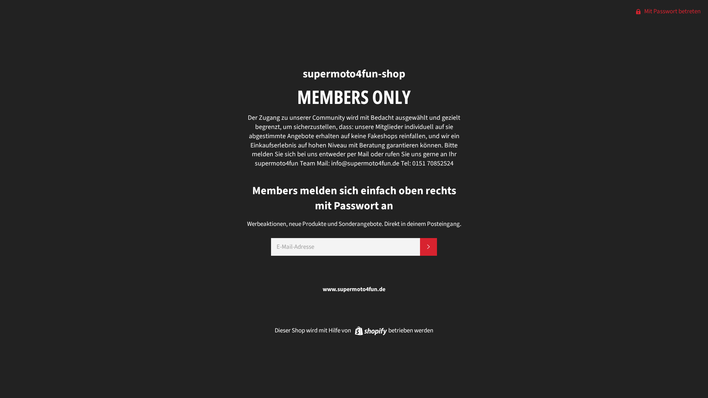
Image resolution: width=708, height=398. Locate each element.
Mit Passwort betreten (672, 11)
